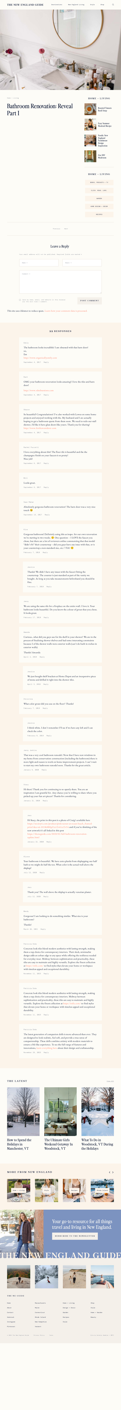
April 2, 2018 (30, 657)
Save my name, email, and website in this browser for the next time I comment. (44, 300)
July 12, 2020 (30, 873)
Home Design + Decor (99, 206)
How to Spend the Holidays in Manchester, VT (19, 1144)
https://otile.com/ (35, 965)
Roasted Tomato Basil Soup (105, 109)
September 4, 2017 (32, 362)
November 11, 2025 (32, 974)
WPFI (112, 1335)
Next (66, 229)
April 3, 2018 (34, 684)
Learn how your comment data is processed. (66, 310)
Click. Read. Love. (99, 190)
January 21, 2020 (32, 801)
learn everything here (47, 1047)
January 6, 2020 (31, 770)
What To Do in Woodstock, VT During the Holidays (97, 1144)
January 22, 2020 (35, 842)
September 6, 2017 (32, 463)
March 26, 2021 (31, 929)
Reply (46, 362)
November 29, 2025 (32, 1052)
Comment (26, 274)
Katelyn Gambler (102, 1335)
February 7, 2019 (32, 708)
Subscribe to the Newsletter (75, 1236)
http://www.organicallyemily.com (40, 357)
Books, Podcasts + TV (99, 182)
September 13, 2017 (33, 515)
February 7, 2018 (32, 552)
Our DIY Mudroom (102, 156)
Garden (99, 198)
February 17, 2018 (32, 617)
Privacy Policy (39, 1335)
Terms (51, 1335)
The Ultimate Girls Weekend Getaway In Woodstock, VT (58, 1144)
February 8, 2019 (35, 736)
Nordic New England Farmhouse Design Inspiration (103, 140)
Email (68, 263)
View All (110, 1081)
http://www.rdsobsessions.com (39, 390)
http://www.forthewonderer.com (40, 428)
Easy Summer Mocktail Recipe (104, 124)
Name (25, 263)
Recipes (99, 214)
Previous (56, 229)
